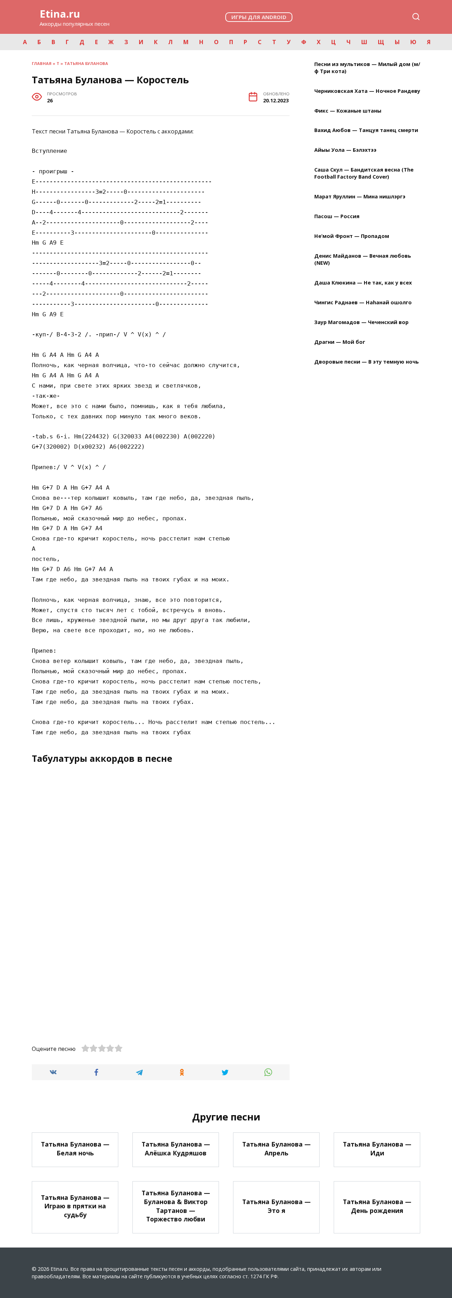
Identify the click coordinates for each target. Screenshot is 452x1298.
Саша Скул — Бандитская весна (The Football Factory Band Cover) (364, 173)
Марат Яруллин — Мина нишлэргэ (359, 196)
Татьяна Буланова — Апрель (276, 1148)
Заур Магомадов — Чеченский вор (361, 322)
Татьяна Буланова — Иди (377, 1148)
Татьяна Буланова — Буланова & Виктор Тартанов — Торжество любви (176, 1206)
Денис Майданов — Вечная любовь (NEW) (362, 259)
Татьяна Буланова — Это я (276, 1206)
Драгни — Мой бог (339, 342)
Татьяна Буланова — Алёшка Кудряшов (176, 1148)
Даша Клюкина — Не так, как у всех (363, 283)
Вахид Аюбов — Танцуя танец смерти (366, 130)
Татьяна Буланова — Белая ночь (75, 1148)
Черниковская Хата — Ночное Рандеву (367, 91)
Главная (42, 63)
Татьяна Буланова (86, 63)
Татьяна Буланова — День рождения (377, 1206)
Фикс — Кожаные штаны (347, 110)
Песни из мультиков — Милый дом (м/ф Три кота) (367, 67)
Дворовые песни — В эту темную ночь (366, 361)
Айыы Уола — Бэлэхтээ (345, 150)
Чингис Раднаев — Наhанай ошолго (363, 302)
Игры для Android (258, 16)
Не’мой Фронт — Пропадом (351, 236)
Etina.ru (60, 13)
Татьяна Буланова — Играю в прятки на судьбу (75, 1206)
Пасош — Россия (336, 216)
